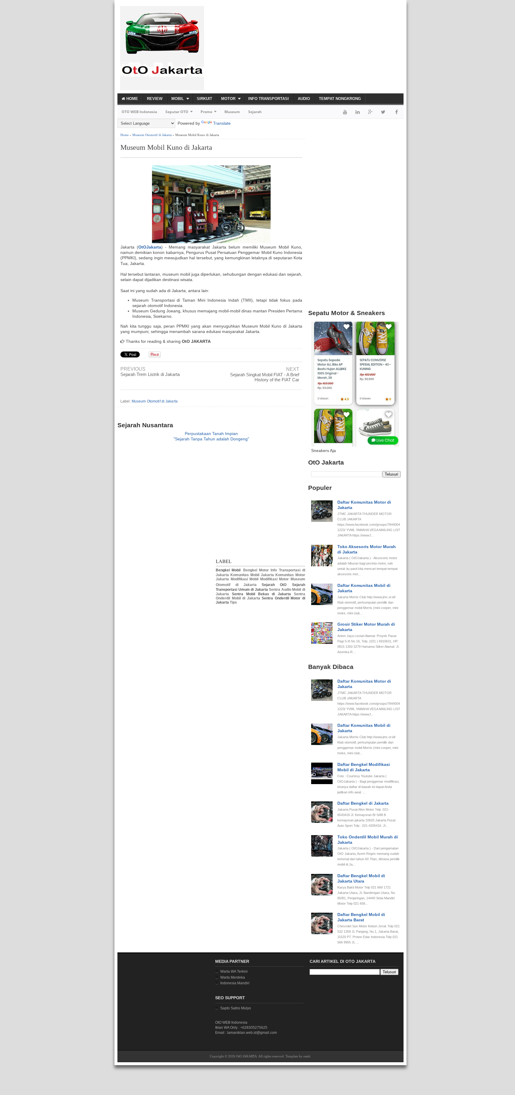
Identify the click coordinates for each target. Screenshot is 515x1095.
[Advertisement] (334, 46)
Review (154, 98)
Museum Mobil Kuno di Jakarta (166, 147)
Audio (304, 98)
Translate (222, 123)
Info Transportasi (268, 98)
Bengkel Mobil (228, 570)
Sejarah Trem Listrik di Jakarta (150, 374)
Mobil (177, 98)
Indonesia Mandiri (234, 983)
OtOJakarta (149, 247)
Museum (232, 111)
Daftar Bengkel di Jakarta (363, 803)
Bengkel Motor (256, 570)
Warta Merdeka (232, 977)
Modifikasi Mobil (245, 579)
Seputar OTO (176, 111)
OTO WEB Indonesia (139, 111)
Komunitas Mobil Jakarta (252, 575)
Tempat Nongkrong (340, 98)
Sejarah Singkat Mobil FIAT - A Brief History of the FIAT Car (264, 377)
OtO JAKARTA (246, 1056)
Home (131, 98)
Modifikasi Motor (274, 579)
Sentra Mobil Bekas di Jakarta (261, 594)
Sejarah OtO (274, 585)
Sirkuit (204, 98)
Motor (228, 98)
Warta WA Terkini (234, 971)
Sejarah (255, 111)
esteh (306, 1056)
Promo (206, 111)
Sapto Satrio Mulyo (235, 1008)
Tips (233, 602)
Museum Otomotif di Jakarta (152, 135)
